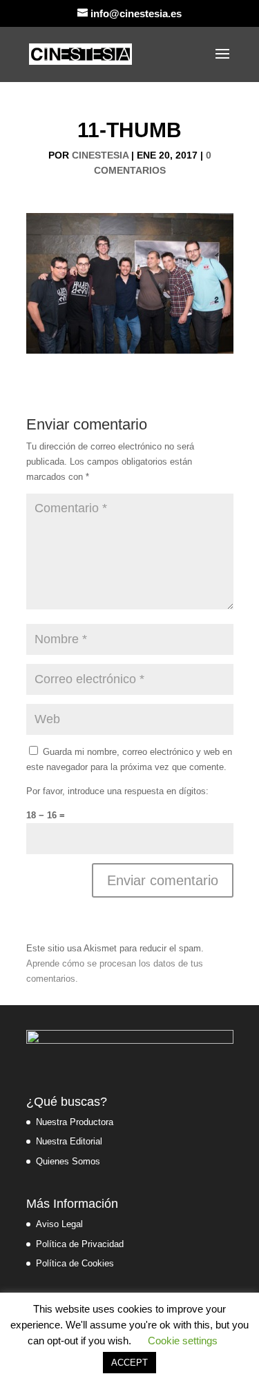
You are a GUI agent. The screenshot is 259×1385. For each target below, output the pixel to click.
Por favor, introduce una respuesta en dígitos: (117, 791)
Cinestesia (100, 155)
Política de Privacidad (80, 1244)
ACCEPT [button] (129, 1362)
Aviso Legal (59, 1224)
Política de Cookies (75, 1263)
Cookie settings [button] (183, 1340)
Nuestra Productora (74, 1122)
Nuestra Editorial (69, 1141)
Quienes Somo (65, 1161)
